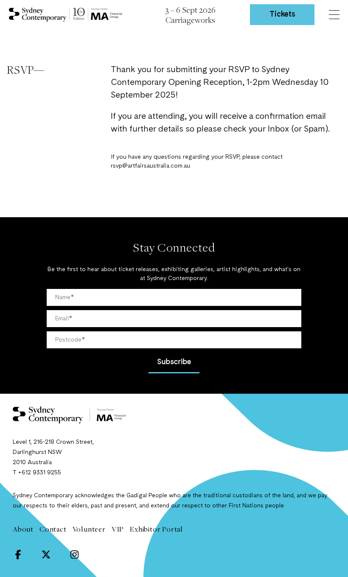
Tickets (282, 14)
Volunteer (89, 529)
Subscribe (174, 362)
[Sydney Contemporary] (174, 414)
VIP (118, 529)
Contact (53, 529)
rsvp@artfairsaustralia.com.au (150, 166)
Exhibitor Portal (156, 529)
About (23, 529)
